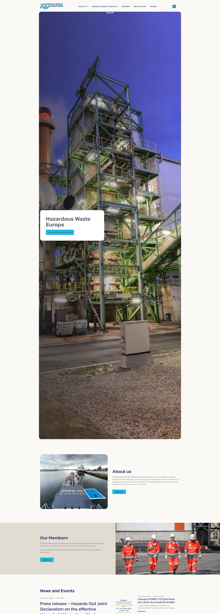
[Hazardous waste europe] (51, 6)
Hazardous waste (46, 598)
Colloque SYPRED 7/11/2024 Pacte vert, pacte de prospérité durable (156, 601)
